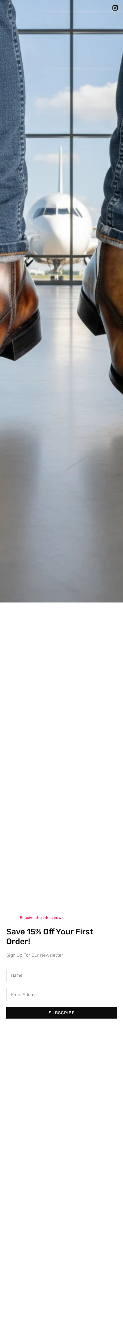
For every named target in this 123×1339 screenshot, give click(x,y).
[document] (61, 669)
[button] (115, 8)
